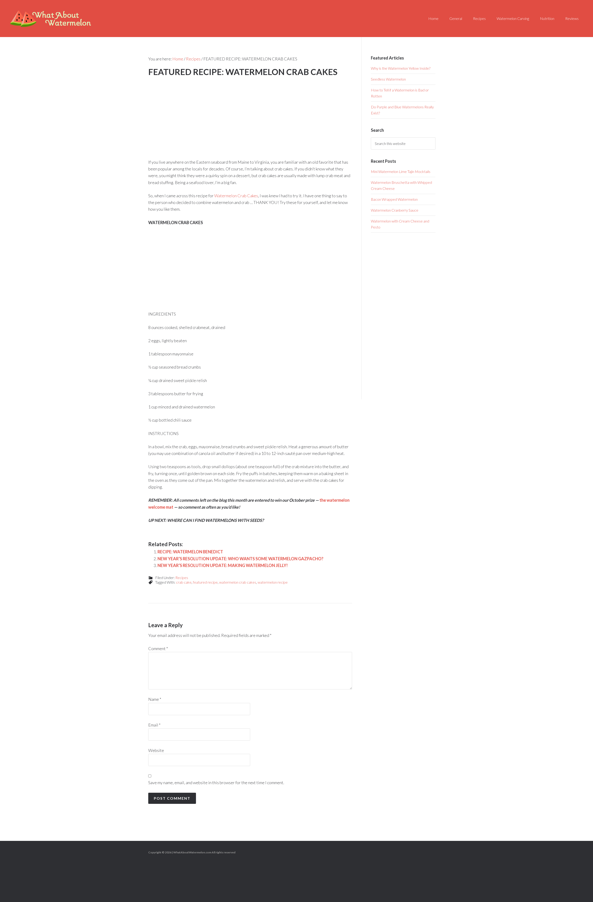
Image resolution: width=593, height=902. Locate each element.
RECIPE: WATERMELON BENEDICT (190, 551)
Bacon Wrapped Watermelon (394, 199)
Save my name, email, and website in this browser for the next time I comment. (216, 782)
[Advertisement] (250, 112)
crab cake (184, 582)
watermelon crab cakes (237, 582)
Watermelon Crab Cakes (236, 195)
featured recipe (205, 582)
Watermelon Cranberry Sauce (394, 210)
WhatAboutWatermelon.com (192, 852)
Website (156, 750)
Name (154, 699)
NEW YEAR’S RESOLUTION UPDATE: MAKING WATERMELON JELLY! (223, 565)
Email (154, 724)
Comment (158, 648)
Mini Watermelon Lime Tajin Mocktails (400, 171)
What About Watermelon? (51, 18)
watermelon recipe (273, 582)
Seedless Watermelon (388, 79)
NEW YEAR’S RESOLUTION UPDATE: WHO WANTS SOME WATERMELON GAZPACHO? (240, 558)
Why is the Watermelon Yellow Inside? (400, 68)
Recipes (181, 577)
